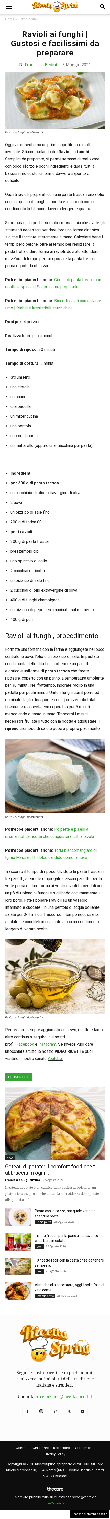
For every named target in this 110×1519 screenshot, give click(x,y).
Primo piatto (28, 19)
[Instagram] (41, 1412)
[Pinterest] (55, 1412)
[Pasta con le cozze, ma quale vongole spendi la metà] (18, 1217)
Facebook (25, 1044)
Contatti (22, 1448)
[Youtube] (83, 1412)
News (10, 1158)
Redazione (61, 1448)
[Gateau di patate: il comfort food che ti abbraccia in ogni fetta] (55, 1123)
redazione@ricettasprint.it (66, 1396)
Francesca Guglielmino (22, 1180)
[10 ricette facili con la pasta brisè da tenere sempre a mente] (18, 1266)
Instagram (47, 1044)
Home (9, 19)
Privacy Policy (55, 1454)
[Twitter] (69, 1412)
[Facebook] (27, 1412)
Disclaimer (82, 1448)
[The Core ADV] (55, 1491)
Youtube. (55, 1058)
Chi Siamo (40, 1448)
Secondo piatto (45, 1296)
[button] (9, 7)
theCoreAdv (55, 1503)
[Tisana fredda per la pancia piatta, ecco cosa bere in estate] (18, 1242)
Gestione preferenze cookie (89, 1514)
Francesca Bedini (41, 65)
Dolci (39, 1246)
